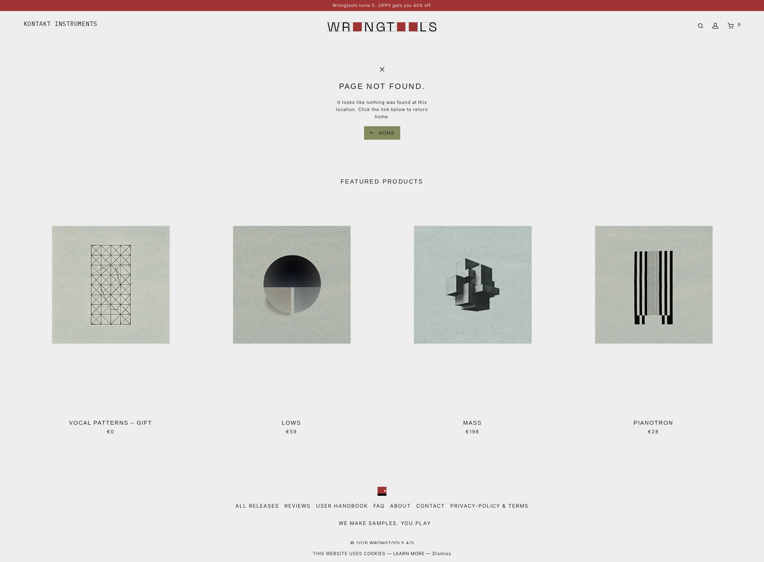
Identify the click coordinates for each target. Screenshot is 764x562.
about (400, 506)
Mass (472, 423)
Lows (291, 423)
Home (386, 133)
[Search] (700, 26)
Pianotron (653, 423)
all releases (257, 506)
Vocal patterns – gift (110, 423)
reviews (297, 506)
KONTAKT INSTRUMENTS (60, 24)
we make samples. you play (385, 523)
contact (430, 506)
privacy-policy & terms (489, 506)
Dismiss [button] (441, 553)
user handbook (342, 506)
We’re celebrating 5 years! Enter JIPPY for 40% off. (382, 5)
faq (379, 506)
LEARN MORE (409, 553)
